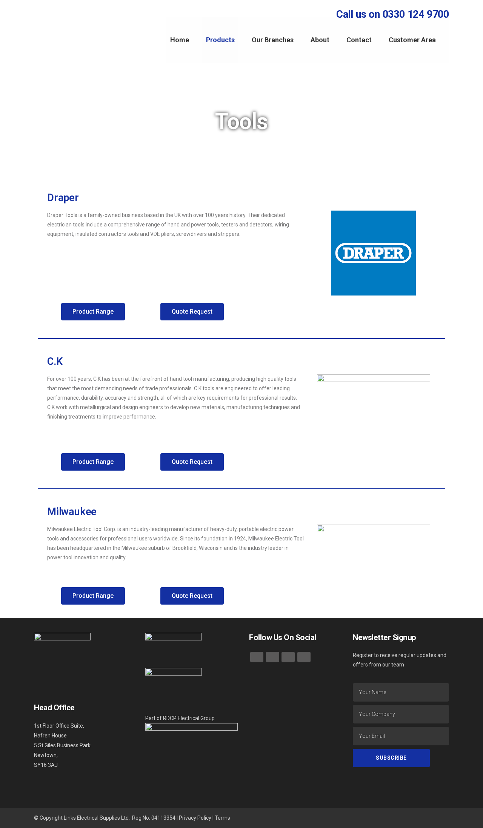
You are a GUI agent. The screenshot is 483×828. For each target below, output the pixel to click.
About (320, 40)
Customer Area (412, 40)
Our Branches (273, 40)
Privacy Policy (195, 818)
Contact (359, 40)
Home (179, 40)
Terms (222, 818)
